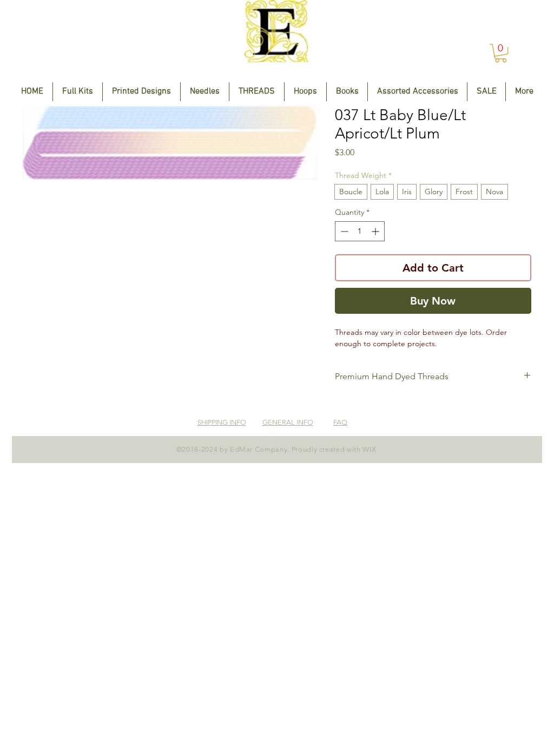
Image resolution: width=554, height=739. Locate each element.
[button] (501, 53)
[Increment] (376, 231)
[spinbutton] (360, 231)
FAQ (340, 422)
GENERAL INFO (287, 422)
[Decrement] (343, 231)
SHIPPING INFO (221, 422)
